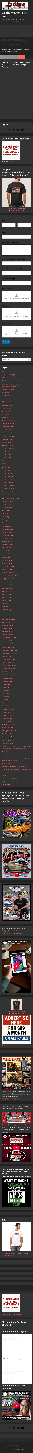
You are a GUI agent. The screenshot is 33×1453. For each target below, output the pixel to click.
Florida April (5, 513)
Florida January (6, 504)
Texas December (7, 718)
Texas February (6, 687)
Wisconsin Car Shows (8, 737)
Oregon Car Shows (7, 662)
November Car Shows (8, 430)
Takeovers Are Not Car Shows (16, 1011)
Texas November (7, 715)
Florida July (5, 523)
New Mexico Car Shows (9, 644)
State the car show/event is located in (16, 269)
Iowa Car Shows (7, 557)
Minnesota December (8, 622)
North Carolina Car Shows (9, 650)
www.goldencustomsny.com (10, 1099)
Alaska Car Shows (7, 439)
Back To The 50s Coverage (10, 778)
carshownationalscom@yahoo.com (12, 933)
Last (18, 228)
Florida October (6, 532)
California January (7, 451)
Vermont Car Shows (8, 724)
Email (4, 232)
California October (7, 479)
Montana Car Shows (8, 628)
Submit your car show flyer (10, 378)
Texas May (5, 696)
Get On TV (5, 371)
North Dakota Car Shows (9, 653)
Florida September (7, 529)
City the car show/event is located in (15, 259)
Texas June (5, 700)
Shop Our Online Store (8, 389)
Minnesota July (6, 607)
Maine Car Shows (7, 569)
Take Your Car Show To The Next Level (14, 381)
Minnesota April (6, 597)
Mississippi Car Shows (8, 625)
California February (7, 454)
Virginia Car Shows (7, 727)
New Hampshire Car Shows (10, 638)
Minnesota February (8, 591)
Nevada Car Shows (7, 634)
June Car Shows (6, 414)
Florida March (6, 510)
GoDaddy (22, 1449)
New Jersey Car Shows (8, 641)
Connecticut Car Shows (9, 492)
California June (6, 467)
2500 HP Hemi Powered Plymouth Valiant (14, 766)
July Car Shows (6, 417)
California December (8, 486)
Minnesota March (7, 594)
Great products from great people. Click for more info (15, 1126)
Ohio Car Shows (6, 656)
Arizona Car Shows (7, 442)
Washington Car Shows (9, 731)
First (3, 228)
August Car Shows (7, 420)
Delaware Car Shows (8, 495)
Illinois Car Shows (7, 551)
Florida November (7, 535)
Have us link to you (9, 279)
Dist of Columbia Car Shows (10, 498)
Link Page (5, 755)
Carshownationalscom (17, 210)
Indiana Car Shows (7, 554)
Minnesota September (8, 613)
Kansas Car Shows (7, 560)
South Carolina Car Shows (9, 672)
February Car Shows (8, 402)
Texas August (6, 706)
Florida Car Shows (7, 501)
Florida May (5, 517)
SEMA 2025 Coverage (8, 375)
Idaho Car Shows (7, 548)
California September (8, 476)
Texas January (6, 684)
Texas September (7, 709)
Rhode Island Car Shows (9, 669)
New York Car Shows (8, 647)
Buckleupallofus (6, 396)
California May (6, 464)
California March (7, 458)
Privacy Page (6, 763)
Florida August (6, 526)
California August (7, 473)
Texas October (6, 712)
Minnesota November (8, 619)
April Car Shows (6, 408)
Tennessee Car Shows (8, 678)
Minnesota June (6, 603)
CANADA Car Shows (8, 743)
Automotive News (7, 392)
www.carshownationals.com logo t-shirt (14, 1253)
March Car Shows (7, 405)
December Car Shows (8, 433)
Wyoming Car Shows (8, 740)
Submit (6, 342)
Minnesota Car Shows (8, 585)
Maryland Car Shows (8, 572)
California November (8, 482)
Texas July (5, 703)
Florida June (5, 520)
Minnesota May (6, 600)
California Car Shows (8, 448)
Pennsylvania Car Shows (9, 665)
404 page (5, 752)
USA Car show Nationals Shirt (16, 208)
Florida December (7, 538)
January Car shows (7, 399)
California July (6, 470)
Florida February (7, 507)
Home (4, 775)
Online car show (6, 784)
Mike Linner (6, 1381)
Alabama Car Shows (8, 436)
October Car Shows (8, 427)
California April (6, 461)
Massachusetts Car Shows (10, 575)
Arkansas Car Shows (8, 445)
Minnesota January (7, 588)
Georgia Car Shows (7, 541)
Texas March (6, 690)
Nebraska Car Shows (8, 631)
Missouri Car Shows (8, 582)
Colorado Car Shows (8, 489)
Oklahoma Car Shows (8, 659)
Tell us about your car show (12, 242)
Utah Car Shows (7, 721)
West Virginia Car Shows (9, 734)
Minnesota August (7, 610)
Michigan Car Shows (8, 579)
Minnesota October (8, 616)
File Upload (6, 288)
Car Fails (4, 781)
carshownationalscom (18, 1381)
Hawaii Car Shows (7, 544)
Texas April (5, 693)
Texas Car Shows (7, 681)
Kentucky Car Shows (8, 563)
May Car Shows (6, 411)
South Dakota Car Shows (9, 675)
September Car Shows (8, 423)
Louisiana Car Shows (8, 566)
